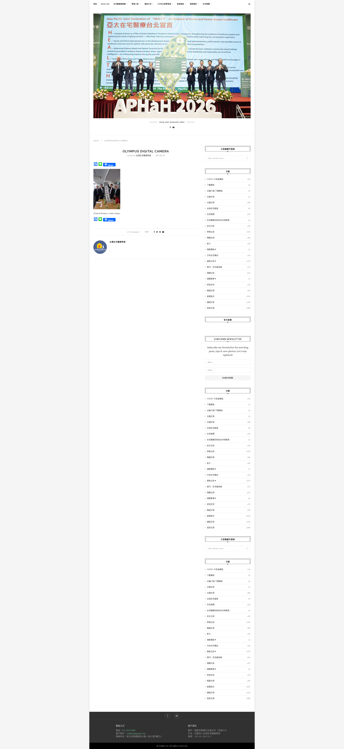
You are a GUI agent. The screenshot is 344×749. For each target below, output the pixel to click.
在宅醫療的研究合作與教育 (228, 220)
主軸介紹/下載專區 (228, 190)
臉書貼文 (228, 296)
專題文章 (228, 237)
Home (96, 141)
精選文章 (228, 290)
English (105, 4)
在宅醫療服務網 (120, 4)
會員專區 (180, 4)
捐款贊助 (193, 4)
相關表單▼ (228, 278)
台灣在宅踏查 (228, 208)
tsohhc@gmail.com (136, 733)
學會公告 (228, 231)
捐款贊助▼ (228, 249)
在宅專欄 (206, 4)
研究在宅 (228, 284)
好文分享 (228, 226)
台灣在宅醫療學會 (143, 155)
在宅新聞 (228, 214)
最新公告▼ (228, 261)
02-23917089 (128, 730)
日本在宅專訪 (228, 255)
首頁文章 (228, 308)
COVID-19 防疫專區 (228, 179)
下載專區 (228, 185)
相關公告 (228, 273)
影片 (228, 243)
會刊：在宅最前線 (228, 267)
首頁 (95, 4)
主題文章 (228, 196)
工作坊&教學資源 (164, 4)
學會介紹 (135, 4)
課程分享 (228, 302)
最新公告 (148, 4)
